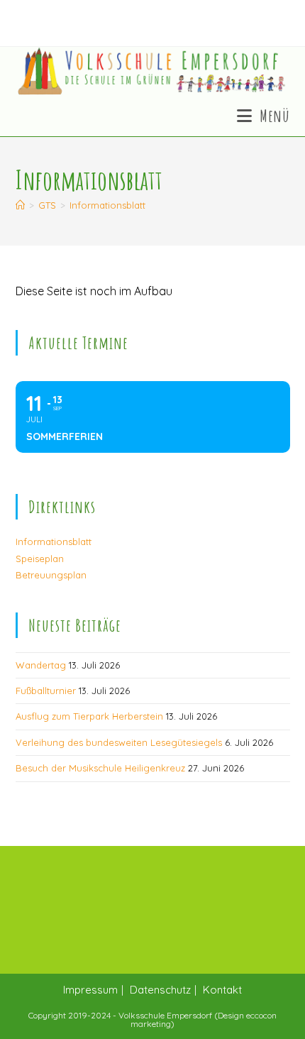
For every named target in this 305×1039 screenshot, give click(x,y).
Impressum (90, 989)
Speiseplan (40, 558)
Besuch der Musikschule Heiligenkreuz (100, 768)
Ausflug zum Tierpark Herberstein (89, 716)
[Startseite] (20, 205)
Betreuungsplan (51, 575)
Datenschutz (160, 989)
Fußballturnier (46, 690)
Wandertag (41, 665)
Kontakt (222, 989)
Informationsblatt (107, 205)
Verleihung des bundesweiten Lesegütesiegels (119, 742)
